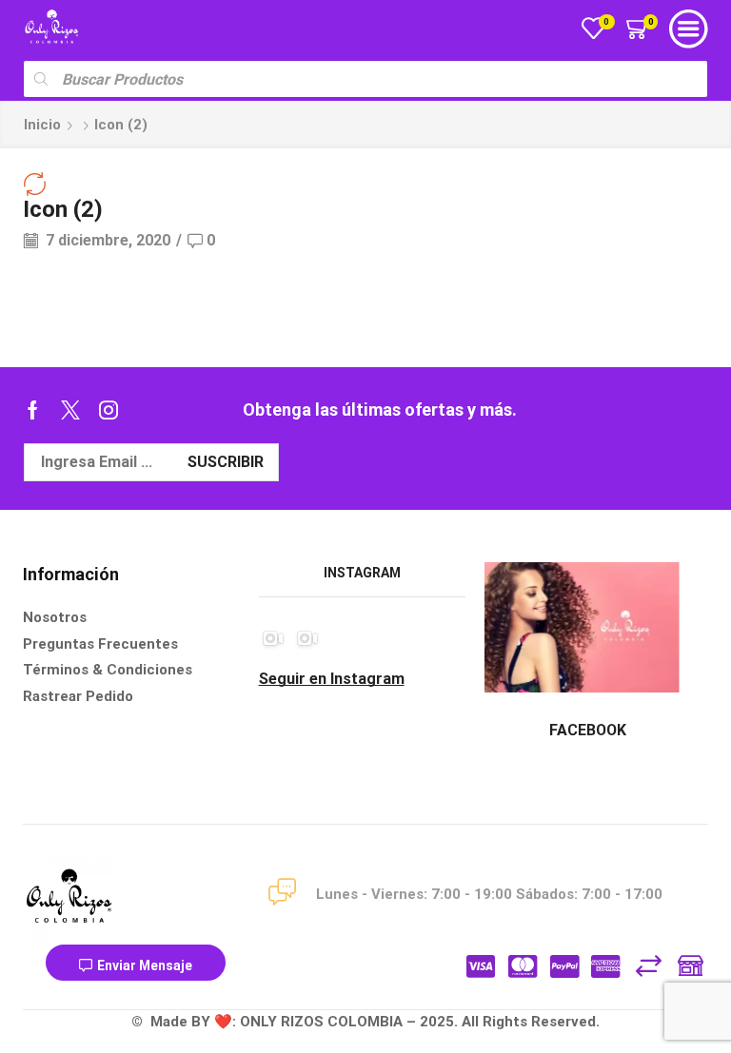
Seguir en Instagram (332, 679)
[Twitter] (70, 409)
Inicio (42, 124)
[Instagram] (108, 409)
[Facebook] (33, 409)
